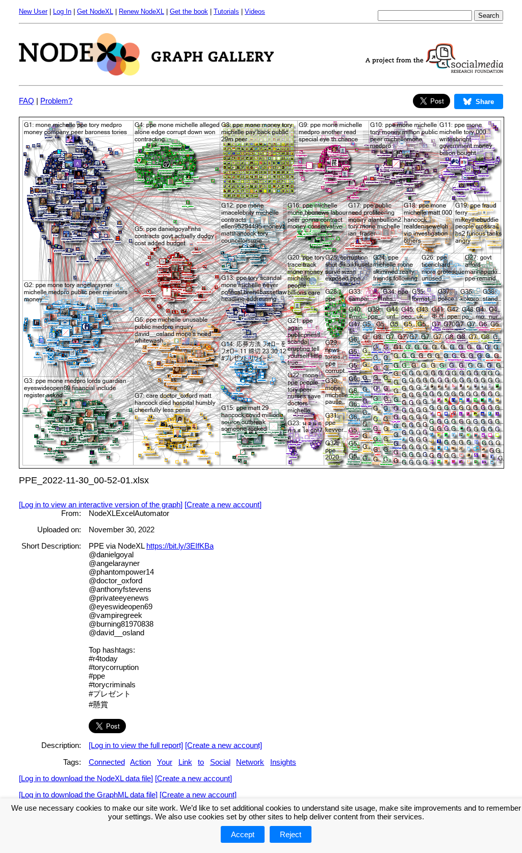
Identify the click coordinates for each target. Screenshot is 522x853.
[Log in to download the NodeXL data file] (86, 778)
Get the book (189, 11)
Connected (107, 762)
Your (164, 762)
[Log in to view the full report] (136, 745)
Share (485, 102)
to (201, 762)
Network (250, 762)
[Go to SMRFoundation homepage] (434, 70)
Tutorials (226, 11)
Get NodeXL (95, 11)
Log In (62, 11)
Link (185, 762)
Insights (283, 762)
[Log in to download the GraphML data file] (88, 794)
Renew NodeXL (141, 11)
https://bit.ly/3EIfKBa (180, 545)
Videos (255, 11)
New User (33, 11)
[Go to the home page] (146, 72)
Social (220, 762)
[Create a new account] (223, 504)
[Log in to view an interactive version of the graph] (100, 504)
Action (140, 762)
